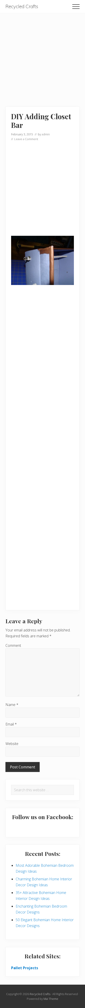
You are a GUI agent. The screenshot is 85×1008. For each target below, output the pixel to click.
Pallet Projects (24, 967)
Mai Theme (51, 999)
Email (11, 724)
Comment (13, 645)
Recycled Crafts (21, 6)
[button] (76, 6)
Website (11, 743)
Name (11, 704)
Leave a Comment (26, 139)
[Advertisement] (42, 55)
